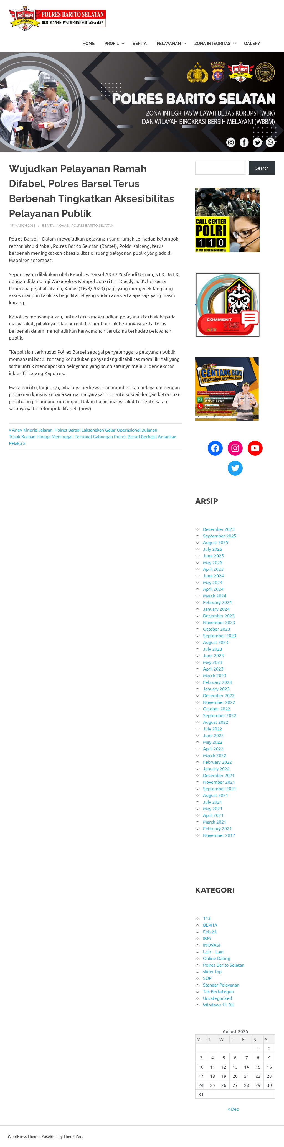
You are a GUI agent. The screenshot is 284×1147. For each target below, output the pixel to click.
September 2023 (219, 635)
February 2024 (217, 602)
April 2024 (213, 589)
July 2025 (212, 549)
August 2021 (215, 795)
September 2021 (219, 788)
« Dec (233, 1109)
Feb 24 (210, 931)
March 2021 (214, 821)
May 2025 (212, 562)
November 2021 (219, 781)
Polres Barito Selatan (92, 225)
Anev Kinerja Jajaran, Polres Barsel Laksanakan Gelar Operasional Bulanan (84, 429)
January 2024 (216, 608)
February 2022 (217, 761)
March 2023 (214, 675)
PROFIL (112, 43)
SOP (207, 978)
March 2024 (214, 595)
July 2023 (212, 648)
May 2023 (212, 662)
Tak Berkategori (218, 991)
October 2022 (216, 708)
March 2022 (214, 755)
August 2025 (215, 542)
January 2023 (216, 688)
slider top (212, 971)
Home (88, 43)
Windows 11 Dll (218, 1004)
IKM (207, 938)
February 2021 (217, 828)
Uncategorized (217, 998)
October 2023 (216, 628)
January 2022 (216, 768)
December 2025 (219, 529)
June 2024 (213, 575)
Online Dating (216, 958)
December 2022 (219, 695)
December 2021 (219, 775)
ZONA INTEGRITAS (212, 43)
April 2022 (213, 748)
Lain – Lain (213, 951)
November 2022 (219, 702)
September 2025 (219, 535)
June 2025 (213, 555)
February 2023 (217, 682)
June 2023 (213, 655)
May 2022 (212, 742)
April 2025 (213, 569)
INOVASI (62, 225)
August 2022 (215, 722)
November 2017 (219, 835)
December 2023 (219, 615)
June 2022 (213, 735)
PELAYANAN (169, 43)
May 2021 (212, 808)
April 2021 (213, 815)
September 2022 (219, 715)
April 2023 (213, 668)
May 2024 (212, 582)
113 (207, 918)
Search (262, 167)
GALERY (252, 43)
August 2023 (215, 642)
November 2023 (219, 622)
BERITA (140, 43)
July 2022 (212, 728)
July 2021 (212, 801)
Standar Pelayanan (221, 984)
